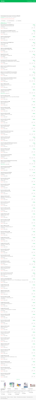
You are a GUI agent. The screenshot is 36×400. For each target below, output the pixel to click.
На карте (9, 22)
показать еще (18, 379)
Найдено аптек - (3, 22)
